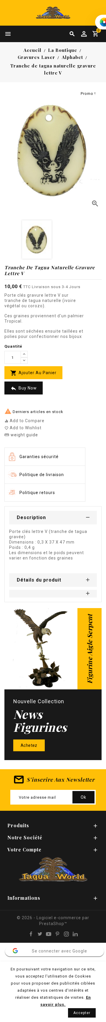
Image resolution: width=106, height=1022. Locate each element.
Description (31, 517)
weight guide (21, 434)
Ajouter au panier (33, 373)
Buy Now (23, 388)
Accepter (81, 1013)
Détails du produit (39, 580)
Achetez (29, 745)
